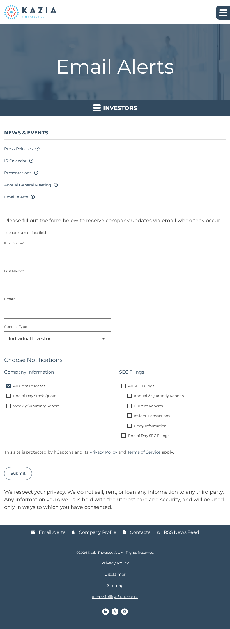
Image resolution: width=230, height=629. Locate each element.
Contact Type (15, 326)
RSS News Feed (177, 532)
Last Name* (14, 271)
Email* (9, 299)
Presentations (17, 172)
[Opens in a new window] (105, 611)
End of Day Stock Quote (34, 396)
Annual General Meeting (27, 184)
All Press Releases (29, 386)
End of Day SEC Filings (148, 435)
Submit (18, 473)
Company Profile (93, 532)
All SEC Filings (141, 386)
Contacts (136, 532)
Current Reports (148, 406)
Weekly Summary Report (36, 406)
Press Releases (18, 148)
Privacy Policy (103, 452)
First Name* (14, 243)
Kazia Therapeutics (103, 552)
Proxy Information (150, 426)
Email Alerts (16, 197)
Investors (119, 108)
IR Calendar (15, 160)
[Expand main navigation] (223, 13)
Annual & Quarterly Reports (159, 396)
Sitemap (115, 585)
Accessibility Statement (115, 597)
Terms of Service (144, 452)
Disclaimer (115, 574)
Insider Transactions (152, 415)
